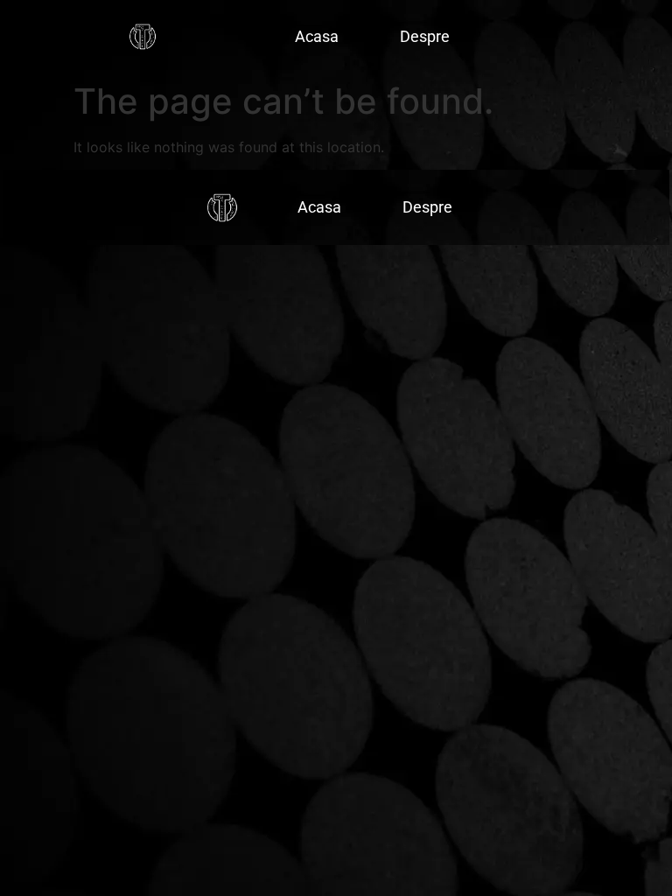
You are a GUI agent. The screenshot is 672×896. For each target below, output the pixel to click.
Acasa (317, 36)
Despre (425, 36)
